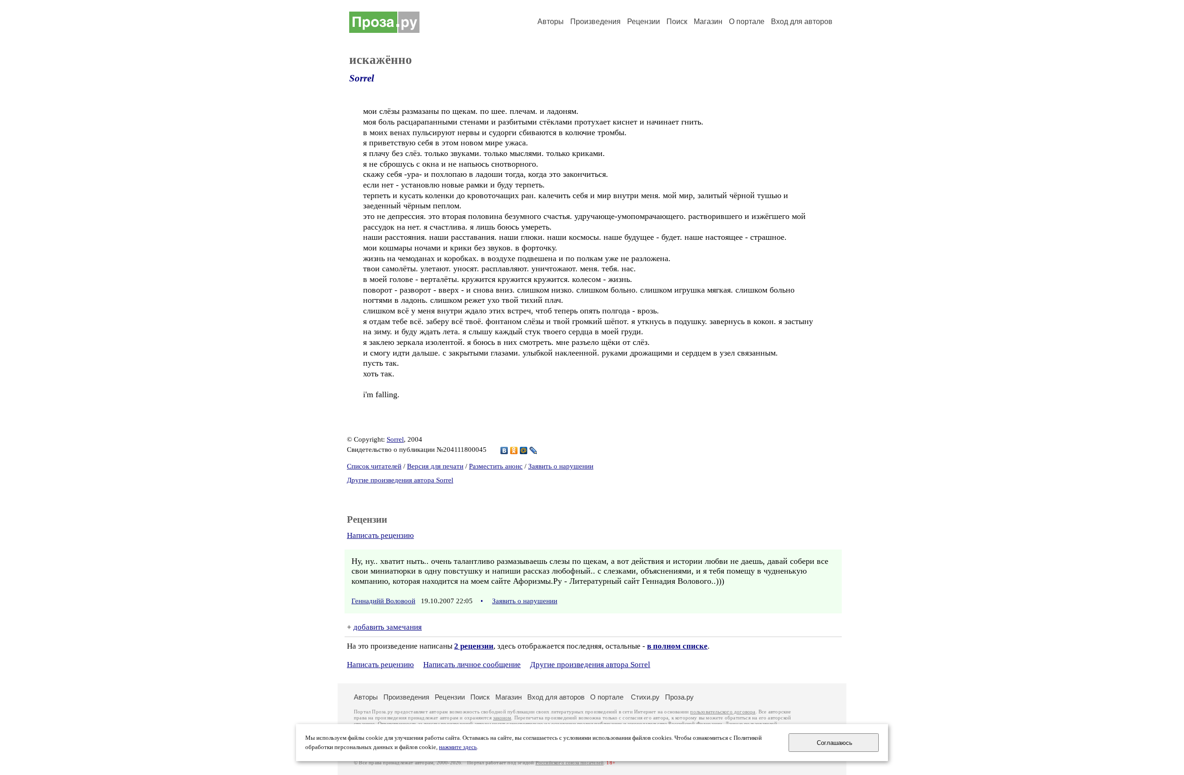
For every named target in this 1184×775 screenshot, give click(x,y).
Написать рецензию (380, 535)
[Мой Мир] (524, 450)
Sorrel (361, 78)
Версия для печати (435, 466)
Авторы (550, 21)
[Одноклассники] (514, 450)
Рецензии (643, 21)
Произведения (595, 21)
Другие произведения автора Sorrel (400, 480)
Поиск (676, 21)
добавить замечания (387, 627)
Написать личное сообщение (472, 664)
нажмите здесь (458, 747)
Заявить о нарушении (560, 466)
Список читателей (374, 466)
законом (502, 717)
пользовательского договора (722, 711)
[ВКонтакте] (504, 450)
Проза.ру (679, 697)
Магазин (708, 21)
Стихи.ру (645, 697)
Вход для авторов (801, 21)
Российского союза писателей (570, 762)
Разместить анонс (496, 466)
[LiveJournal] (533, 450)
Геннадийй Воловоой (383, 601)
